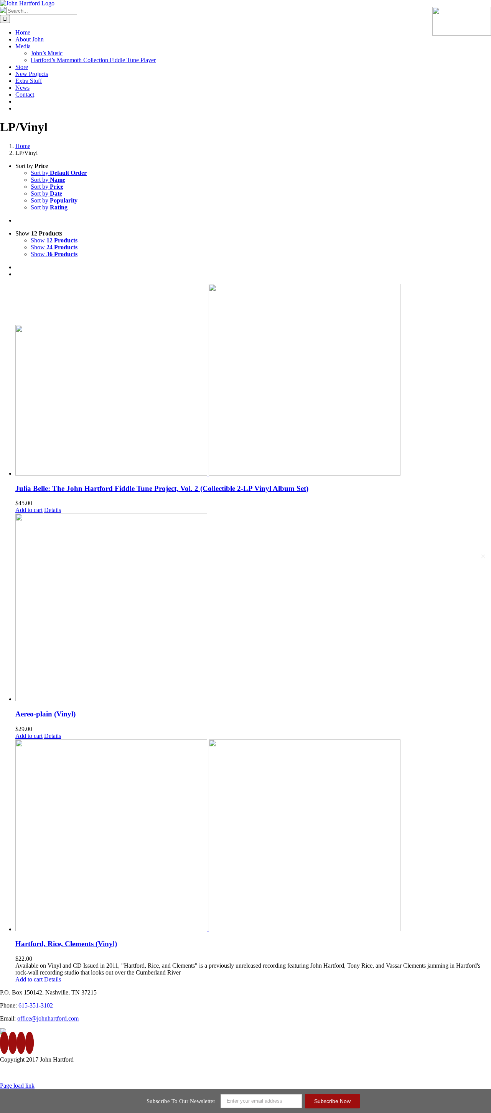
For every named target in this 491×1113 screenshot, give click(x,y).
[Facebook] (4, 1043)
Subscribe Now (332, 1101)
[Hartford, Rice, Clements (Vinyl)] (253, 836)
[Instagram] (29, 1043)
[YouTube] (21, 1043)
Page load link (17, 1085)
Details (52, 510)
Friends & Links (471, 1072)
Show (54, 240)
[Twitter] (12, 1043)
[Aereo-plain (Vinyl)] (253, 608)
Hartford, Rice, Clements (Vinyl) (66, 944)
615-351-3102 (35, 1005)
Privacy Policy (426, 1072)
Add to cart (29, 510)
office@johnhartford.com (48, 1018)
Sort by (59, 173)
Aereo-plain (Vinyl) (45, 714)
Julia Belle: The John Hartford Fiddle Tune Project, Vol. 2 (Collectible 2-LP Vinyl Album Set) (161, 488)
